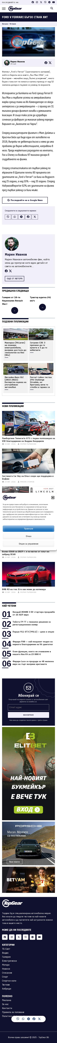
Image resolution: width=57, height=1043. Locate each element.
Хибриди (6, 988)
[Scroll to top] (52, 1020)
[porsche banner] (28, 823)
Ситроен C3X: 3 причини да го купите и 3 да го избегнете (38, 346)
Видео (5, 952)
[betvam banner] (28, 868)
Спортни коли (9, 980)
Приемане (28, 528)
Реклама (6, 1000)
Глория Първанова (28, 444)
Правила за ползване (13, 1012)
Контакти (7, 1008)
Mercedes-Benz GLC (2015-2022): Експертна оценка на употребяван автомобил (15, 382)
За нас (5, 1004)
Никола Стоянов (27, 482)
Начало (5, 24)
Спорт (5, 976)
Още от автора (14, 278)
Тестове (6, 984)
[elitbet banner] (28, 728)
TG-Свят (13, 24)
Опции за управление (28, 544)
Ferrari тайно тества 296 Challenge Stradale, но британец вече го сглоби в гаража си (41, 382)
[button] (52, 497)
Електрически (9, 960)
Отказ (28, 536)
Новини (6, 968)
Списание (7, 972)
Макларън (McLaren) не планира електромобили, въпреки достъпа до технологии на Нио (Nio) (15, 348)
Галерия (6, 956)
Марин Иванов (16, 254)
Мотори (6, 964)
